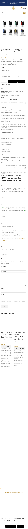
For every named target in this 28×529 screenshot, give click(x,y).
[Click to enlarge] (3, 38)
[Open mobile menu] (1, 8)
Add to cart (12, 81)
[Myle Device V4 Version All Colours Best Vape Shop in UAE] (20, 321)
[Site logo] (13, 8)
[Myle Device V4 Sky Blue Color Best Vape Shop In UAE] (7, 321)
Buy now (20, 526)
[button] (6, 346)
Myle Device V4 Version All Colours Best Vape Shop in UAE (19, 337)
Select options (11, 526)
